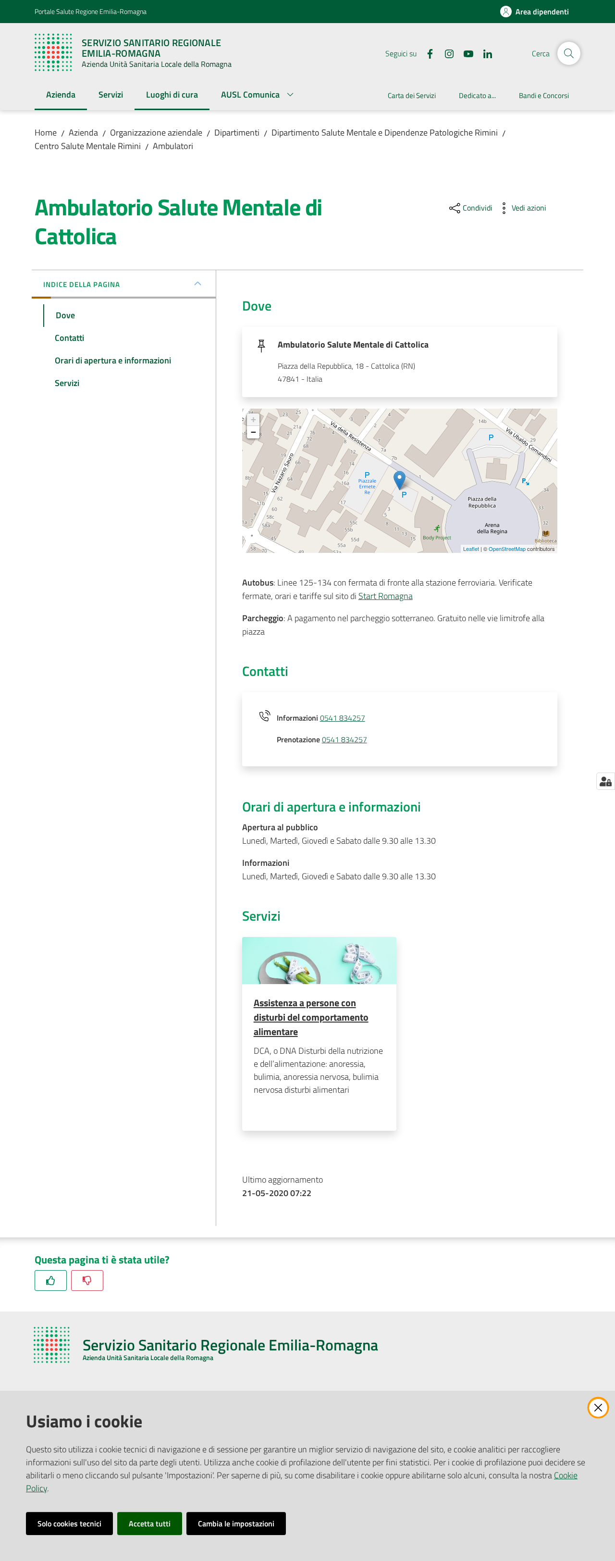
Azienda (83, 132)
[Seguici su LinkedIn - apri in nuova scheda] (483, 53)
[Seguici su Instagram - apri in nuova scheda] (445, 53)
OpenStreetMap (507, 548)
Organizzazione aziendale (156, 132)
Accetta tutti (150, 1523)
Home (46, 132)
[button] (568, 53)
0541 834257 (342, 718)
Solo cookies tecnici (69, 1523)
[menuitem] (61, 95)
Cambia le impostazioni (236, 1523)
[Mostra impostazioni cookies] (605, 781)
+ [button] (253, 419)
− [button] (253, 432)
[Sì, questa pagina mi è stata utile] (51, 1280)
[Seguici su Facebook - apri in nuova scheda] (426, 53)
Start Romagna (385, 595)
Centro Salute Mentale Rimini (88, 145)
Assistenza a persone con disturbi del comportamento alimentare (311, 1017)
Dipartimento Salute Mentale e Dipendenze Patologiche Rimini (384, 132)
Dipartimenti (236, 132)
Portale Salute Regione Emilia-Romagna (91, 11)
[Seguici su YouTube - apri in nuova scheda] (464, 53)
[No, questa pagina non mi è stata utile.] (87, 1280)
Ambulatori (173, 145)
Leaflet (471, 548)
